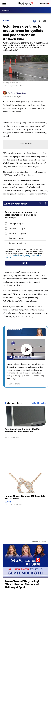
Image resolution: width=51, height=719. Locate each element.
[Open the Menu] (4, 3)
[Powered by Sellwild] (42, 541)
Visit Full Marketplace (38, 403)
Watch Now (44, 3)
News (6, 20)
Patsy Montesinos (18, 93)
